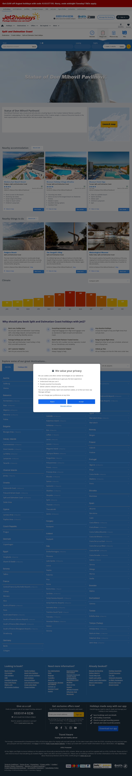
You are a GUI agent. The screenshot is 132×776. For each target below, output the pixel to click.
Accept (81, 402)
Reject (52, 402)
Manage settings (66, 406)
